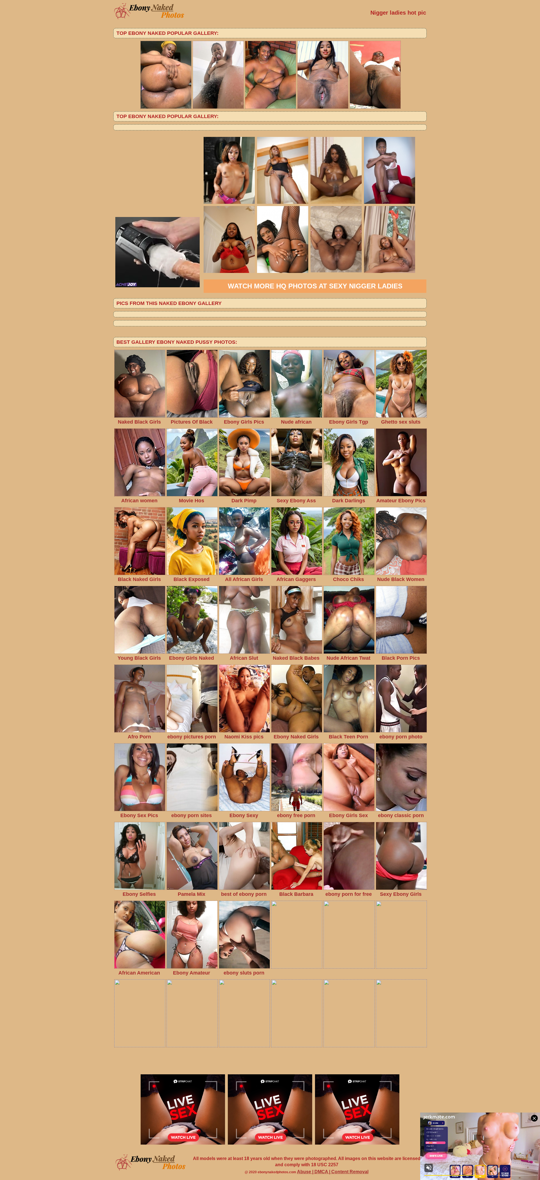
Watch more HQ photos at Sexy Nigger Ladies (315, 286)
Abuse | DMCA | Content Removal (332, 1171)
